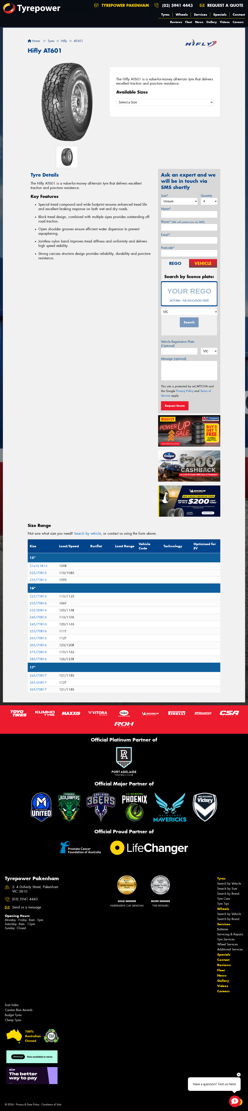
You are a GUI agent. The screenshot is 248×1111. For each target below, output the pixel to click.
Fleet (188, 22)
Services (200, 14)
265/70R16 (38, 638)
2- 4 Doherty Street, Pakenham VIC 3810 (35, 889)
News (199, 22)
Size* (164, 196)
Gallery (211, 22)
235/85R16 (38, 610)
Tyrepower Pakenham (124, 5)
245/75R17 (38, 676)
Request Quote (175, 405)
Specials (219, 14)
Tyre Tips (223, 904)
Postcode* (168, 248)
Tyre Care (223, 899)
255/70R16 (38, 631)
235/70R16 (38, 603)
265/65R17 (38, 683)
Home (35, 41)
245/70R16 (38, 617)
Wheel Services (227, 944)
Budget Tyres (13, 1015)
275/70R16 (38, 652)
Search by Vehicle (229, 884)
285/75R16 (38, 659)
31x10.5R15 (38, 566)
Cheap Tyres (13, 1020)
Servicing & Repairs (230, 934)
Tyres (165, 14)
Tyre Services (225, 939)
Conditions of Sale (51, 1104)
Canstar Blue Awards (18, 1010)
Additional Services (230, 949)
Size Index (12, 1005)
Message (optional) (173, 359)
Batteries (222, 929)
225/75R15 (38, 573)
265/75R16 (38, 645)
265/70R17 (38, 689)
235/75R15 (38, 580)
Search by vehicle (87, 533)
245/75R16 (38, 624)
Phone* (183, 222)
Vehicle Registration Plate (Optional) (177, 344)
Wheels (182, 14)
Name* (166, 209)
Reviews (176, 22)
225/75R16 (38, 596)
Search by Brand (228, 894)
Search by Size (227, 889)
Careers (238, 22)
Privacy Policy (184, 391)
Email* (165, 235)
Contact (239, 14)
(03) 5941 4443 (177, 5)
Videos (225, 22)
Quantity (206, 196)
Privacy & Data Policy (27, 1104)
